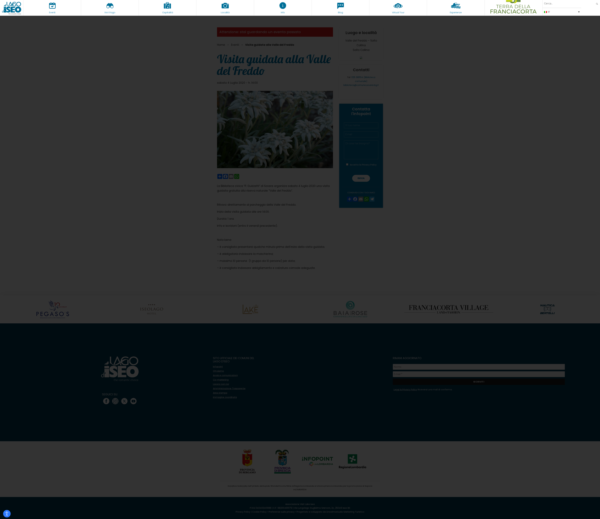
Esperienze (456, 12)
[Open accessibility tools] (7, 513)
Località (225, 12)
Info (283, 12)
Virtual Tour (398, 12)
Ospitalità (167, 12)
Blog (340, 12)
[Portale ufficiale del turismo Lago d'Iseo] (11, 7)
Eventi (52, 12)
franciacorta (513, 12)
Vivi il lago (109, 12)
